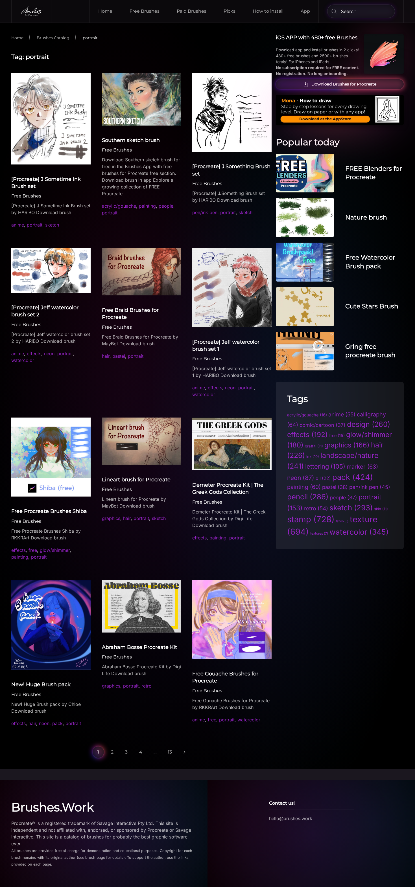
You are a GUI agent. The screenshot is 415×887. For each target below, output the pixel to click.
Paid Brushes (191, 11)
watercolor (22, 360)
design (368, 424)
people (166, 206)
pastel (118, 356)
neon (49, 353)
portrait (34, 225)
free (33, 550)
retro (146, 686)
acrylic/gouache (119, 206)
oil (323, 478)
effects (34, 353)
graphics (111, 518)
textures (319, 533)
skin (381, 509)
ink (312, 456)
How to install (268, 11)
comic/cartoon (323, 425)
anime (17, 225)
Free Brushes (145, 11)
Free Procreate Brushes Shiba (49, 511)
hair (106, 356)
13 (170, 752)
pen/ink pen (204, 212)
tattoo (342, 521)
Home (105, 11)
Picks (229, 11)
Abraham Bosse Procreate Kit (139, 647)
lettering (325, 466)
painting (147, 206)
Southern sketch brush (131, 140)
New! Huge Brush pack (41, 684)
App (305, 11)
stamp (311, 519)
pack (57, 723)
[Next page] (184, 752)
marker (362, 466)
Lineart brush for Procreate (136, 480)
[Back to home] (31, 11)
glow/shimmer (55, 550)
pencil (307, 496)
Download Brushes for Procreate (343, 84)
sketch (52, 225)
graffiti (314, 446)
